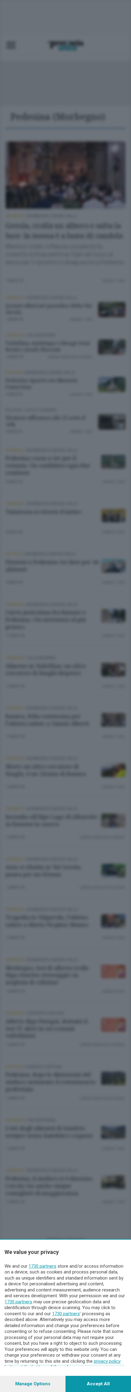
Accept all (98, 1384)
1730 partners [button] (42, 1266)
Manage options (32, 1384)
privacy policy (107, 1361)
